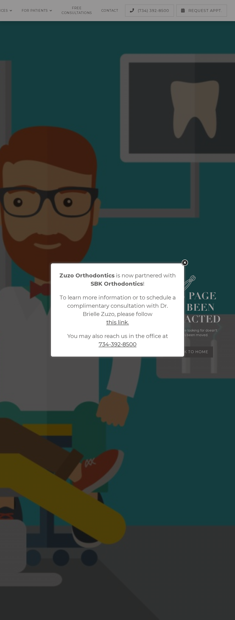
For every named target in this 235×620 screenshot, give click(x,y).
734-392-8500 (118, 344)
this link (117, 322)
